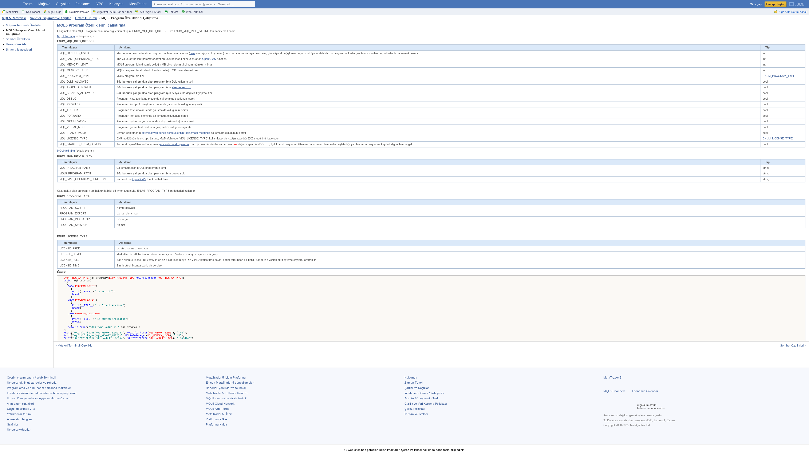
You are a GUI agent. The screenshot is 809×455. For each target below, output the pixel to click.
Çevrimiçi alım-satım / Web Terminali (31, 377)
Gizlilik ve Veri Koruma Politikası (425, 403)
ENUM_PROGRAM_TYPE (779, 76)
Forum (27, 4)
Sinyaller (63, 4)
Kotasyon (116, 4)
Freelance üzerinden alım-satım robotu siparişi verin (41, 393)
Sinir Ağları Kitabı (150, 11)
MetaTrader (137, 4)
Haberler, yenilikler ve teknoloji (226, 387)
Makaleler (12, 11)
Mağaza (44, 4)
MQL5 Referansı (14, 18)
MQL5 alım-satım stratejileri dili (226, 398)
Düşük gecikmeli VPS (21, 408)
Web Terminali (194, 11)
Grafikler (12, 424)
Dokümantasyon (79, 11)
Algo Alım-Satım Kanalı (793, 11)
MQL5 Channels (614, 391)
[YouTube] (626, 406)
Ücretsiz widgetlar (19, 429)
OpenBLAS (209, 58)
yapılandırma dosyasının (174, 144)
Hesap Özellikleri (17, 44)
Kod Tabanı (33, 11)
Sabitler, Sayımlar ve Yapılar (50, 18)
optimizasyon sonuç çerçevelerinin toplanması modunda (176, 132)
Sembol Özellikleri (18, 39)
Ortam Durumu (86, 18)
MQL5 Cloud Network (220, 403)
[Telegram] (612, 406)
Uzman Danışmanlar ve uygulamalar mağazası (38, 398)
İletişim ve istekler (416, 414)
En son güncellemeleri (230, 382)
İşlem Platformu (226, 377)
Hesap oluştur (775, 4)
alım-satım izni (181, 87)
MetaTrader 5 (612, 377)
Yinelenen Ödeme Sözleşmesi (424, 393)
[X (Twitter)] (619, 406)
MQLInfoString (66, 36)
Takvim (173, 11)
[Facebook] (605, 406)
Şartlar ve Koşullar (416, 387)
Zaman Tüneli (413, 382)
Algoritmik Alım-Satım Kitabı (114, 11)
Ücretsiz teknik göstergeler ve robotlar (32, 382)
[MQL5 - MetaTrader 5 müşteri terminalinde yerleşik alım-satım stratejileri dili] (10, 4)
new (192, 53)
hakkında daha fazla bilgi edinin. (443, 449)
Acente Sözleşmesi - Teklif (421, 398)
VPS (99, 4)
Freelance (83, 4)
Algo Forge (54, 11)
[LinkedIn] (632, 406)
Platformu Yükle (216, 419)
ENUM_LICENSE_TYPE (778, 138)
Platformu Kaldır (216, 424)
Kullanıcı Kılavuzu (227, 393)
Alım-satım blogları (19, 419)
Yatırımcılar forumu (19, 414)
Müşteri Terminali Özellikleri (24, 25)
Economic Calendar (645, 391)
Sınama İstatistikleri (19, 49)
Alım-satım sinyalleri (20, 403)
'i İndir (219, 414)
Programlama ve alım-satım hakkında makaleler (39, 387)
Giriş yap (756, 4)
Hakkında (410, 377)
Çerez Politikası (414, 408)
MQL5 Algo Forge (217, 408)
